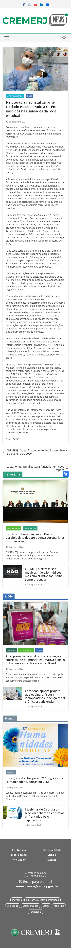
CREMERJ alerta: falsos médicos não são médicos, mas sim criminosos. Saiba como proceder (44, 574)
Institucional (30, 528)
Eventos (10, 772)
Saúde (29, 96)
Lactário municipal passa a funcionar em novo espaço (35, 468)
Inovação (17, 899)
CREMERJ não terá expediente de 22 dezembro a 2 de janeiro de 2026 (37, 452)
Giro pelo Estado (15, 96)
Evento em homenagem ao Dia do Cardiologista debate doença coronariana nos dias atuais (35, 537)
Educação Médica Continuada (42, 899)
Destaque (11, 650)
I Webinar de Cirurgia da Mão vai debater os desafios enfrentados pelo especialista (44, 815)
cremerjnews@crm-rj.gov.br (35, 886)
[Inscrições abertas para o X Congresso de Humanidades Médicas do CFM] (35, 745)
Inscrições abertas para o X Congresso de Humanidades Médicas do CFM (35, 780)
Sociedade (12, 905)
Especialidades (13, 528)
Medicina (59, 905)
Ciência (52, 854)
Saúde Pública (30, 905)
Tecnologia (35, 911)
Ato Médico (19, 859)
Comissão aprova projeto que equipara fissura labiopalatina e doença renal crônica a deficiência (45, 696)
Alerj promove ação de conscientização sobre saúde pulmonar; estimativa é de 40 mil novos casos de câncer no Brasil (35, 659)
